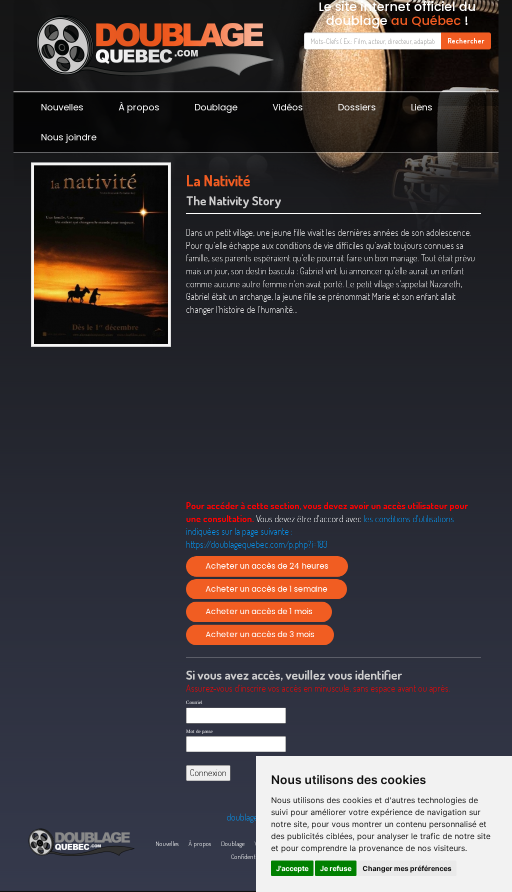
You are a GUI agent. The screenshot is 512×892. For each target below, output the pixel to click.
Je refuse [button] (336, 868)
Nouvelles (62, 107)
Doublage (216, 107)
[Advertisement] (101, 422)
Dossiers (357, 107)
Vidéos (287, 107)
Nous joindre (68, 137)
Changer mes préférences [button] (407, 868)
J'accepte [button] (292, 868)
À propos (139, 107)
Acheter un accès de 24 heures (267, 566)
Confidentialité (249, 857)
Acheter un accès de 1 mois (259, 611)
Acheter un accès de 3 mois (260, 634)
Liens (421, 107)
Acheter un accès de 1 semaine (267, 589)
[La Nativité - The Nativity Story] (101, 254)
